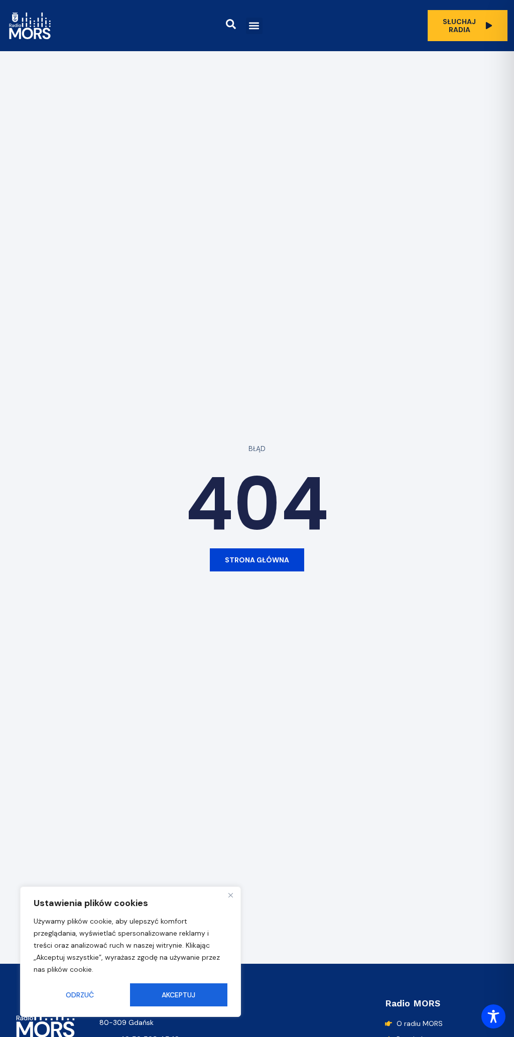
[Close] (230, 895)
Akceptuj (178, 994)
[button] (254, 26)
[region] (130, 951)
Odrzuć (80, 994)
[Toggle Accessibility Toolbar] (493, 1016)
